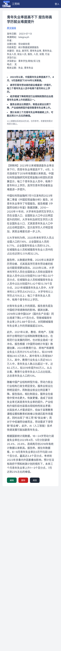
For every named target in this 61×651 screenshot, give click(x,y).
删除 (23, 480)
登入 (57, 4)
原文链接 (11, 28)
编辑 (12, 480)
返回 (35, 480)
